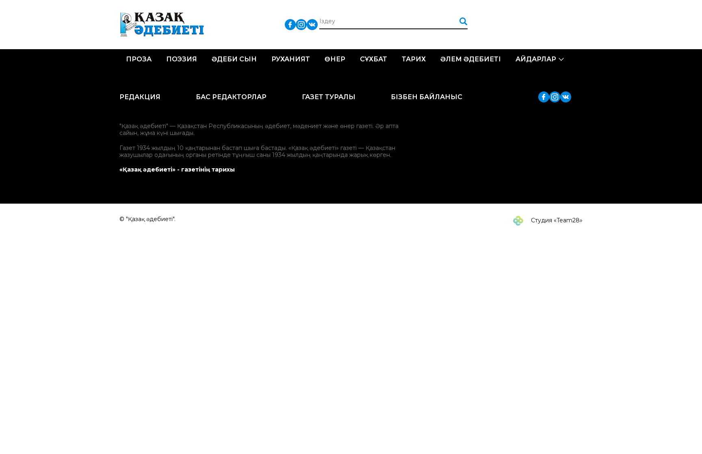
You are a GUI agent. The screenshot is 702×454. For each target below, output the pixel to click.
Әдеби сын (234, 59)
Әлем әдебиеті (470, 59)
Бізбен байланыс (426, 97)
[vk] (312, 24)
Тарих (414, 59)
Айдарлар (536, 59)
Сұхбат (373, 59)
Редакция (139, 97)
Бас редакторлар (231, 97)
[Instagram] (301, 24)
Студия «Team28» (556, 220)
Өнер (335, 59)
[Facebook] (290, 24)
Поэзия (181, 59)
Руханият (290, 59)
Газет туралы (328, 97)
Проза (139, 59)
